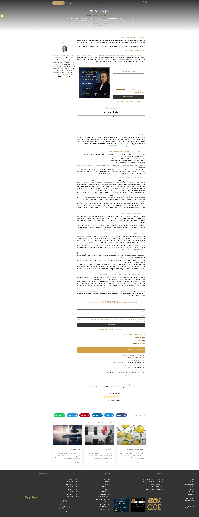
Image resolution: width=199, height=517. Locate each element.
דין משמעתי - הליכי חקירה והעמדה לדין (133, 367)
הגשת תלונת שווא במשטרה (135, 449)
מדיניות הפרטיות (120, 89)
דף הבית (125, 3)
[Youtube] (36, 497)
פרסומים (91, 3)
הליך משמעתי (113, 145)
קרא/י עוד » (140, 462)
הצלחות (85, 3)
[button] (66, 3)
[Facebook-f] (29, 497)
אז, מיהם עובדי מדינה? (136, 360)
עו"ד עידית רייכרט (116, 3)
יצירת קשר (72, 3)
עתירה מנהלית (75, 449)
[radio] (117, 397)
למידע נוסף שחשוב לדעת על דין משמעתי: (132, 375)
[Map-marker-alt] (26, 497)
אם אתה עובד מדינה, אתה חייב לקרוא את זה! (131, 355)
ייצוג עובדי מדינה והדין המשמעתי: (134, 357)
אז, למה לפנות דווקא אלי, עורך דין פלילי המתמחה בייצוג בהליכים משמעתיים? (124, 372)
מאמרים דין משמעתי (98, 15)
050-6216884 (120, 101)
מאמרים (79, 3)
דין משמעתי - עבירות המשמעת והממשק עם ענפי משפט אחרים (127, 362)
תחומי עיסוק (106, 3)
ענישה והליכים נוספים (137, 370)
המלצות (98, 3)
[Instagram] (33, 497)
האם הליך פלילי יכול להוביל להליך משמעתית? (131, 365)
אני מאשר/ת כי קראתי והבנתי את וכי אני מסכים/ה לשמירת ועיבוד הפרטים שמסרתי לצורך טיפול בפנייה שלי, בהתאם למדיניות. (128, 91)
